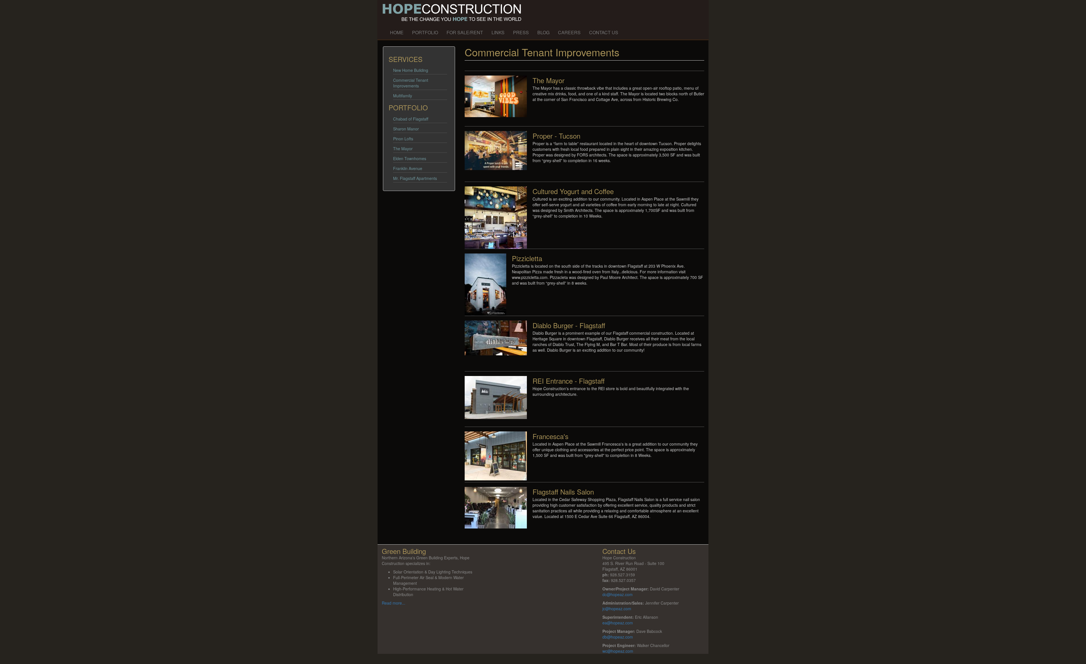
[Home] (525, 12)
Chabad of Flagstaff (410, 119)
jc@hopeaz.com (616, 608)
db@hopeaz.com (617, 637)
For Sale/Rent (465, 32)
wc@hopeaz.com (617, 651)
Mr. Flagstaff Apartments (415, 178)
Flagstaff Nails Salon (563, 492)
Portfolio (425, 32)
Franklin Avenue (407, 168)
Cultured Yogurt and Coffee (573, 191)
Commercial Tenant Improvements (410, 83)
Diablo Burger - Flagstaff (569, 325)
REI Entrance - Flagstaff (569, 381)
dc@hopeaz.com (617, 594)
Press (521, 32)
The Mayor (403, 148)
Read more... (393, 603)
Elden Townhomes (409, 158)
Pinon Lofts (403, 138)
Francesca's (550, 436)
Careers (569, 32)
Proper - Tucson (556, 136)
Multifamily (402, 95)
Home (397, 32)
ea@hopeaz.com (617, 623)
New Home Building (410, 70)
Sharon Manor (406, 129)
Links (498, 32)
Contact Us (603, 32)
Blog (543, 32)
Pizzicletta (527, 258)
